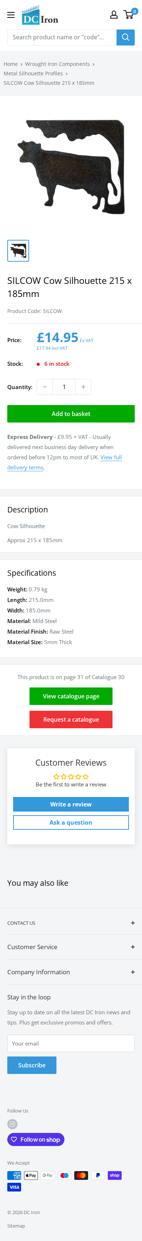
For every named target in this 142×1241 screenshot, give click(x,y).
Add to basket (71, 414)
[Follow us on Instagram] (12, 1124)
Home (11, 63)
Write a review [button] (71, 804)
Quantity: (19, 386)
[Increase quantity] (83, 386)
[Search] (126, 37)
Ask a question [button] (71, 822)
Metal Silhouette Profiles (33, 73)
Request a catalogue (71, 719)
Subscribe (32, 1065)
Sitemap (16, 1225)
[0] (128, 14)
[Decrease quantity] (44, 386)
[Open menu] (11, 15)
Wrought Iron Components (57, 63)
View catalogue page (71, 696)
